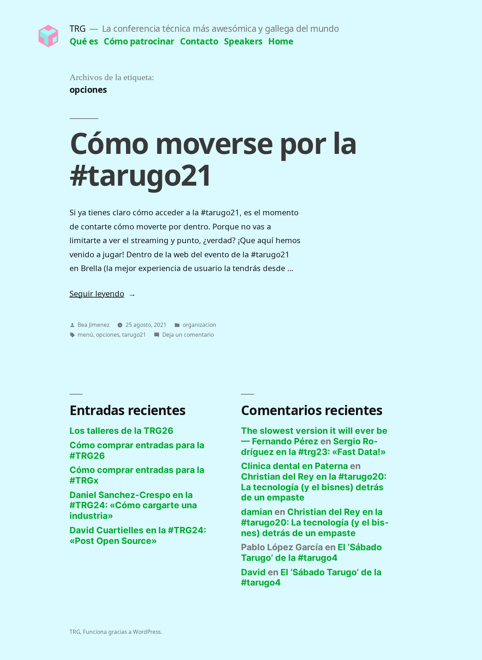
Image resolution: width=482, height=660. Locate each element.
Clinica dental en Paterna (294, 466)
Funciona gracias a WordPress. (122, 632)
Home (280, 41)
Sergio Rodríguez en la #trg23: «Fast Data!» (313, 446)
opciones (107, 334)
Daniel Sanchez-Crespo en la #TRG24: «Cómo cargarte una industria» (133, 505)
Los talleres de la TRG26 (121, 430)
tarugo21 (134, 334)
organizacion (199, 325)
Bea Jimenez (93, 325)
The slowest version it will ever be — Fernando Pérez (314, 435)
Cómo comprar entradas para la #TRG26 (137, 450)
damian (256, 511)
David (253, 572)
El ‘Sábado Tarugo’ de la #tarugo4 (311, 552)
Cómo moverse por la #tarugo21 (213, 158)
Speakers (243, 41)
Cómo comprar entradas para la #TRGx (137, 475)
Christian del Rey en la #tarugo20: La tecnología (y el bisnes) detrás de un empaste (313, 487)
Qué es (84, 41)
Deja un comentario (188, 334)
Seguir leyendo (103, 293)
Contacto (199, 41)
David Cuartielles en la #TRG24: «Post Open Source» (138, 535)
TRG (78, 28)
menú (85, 334)
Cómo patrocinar (139, 41)
